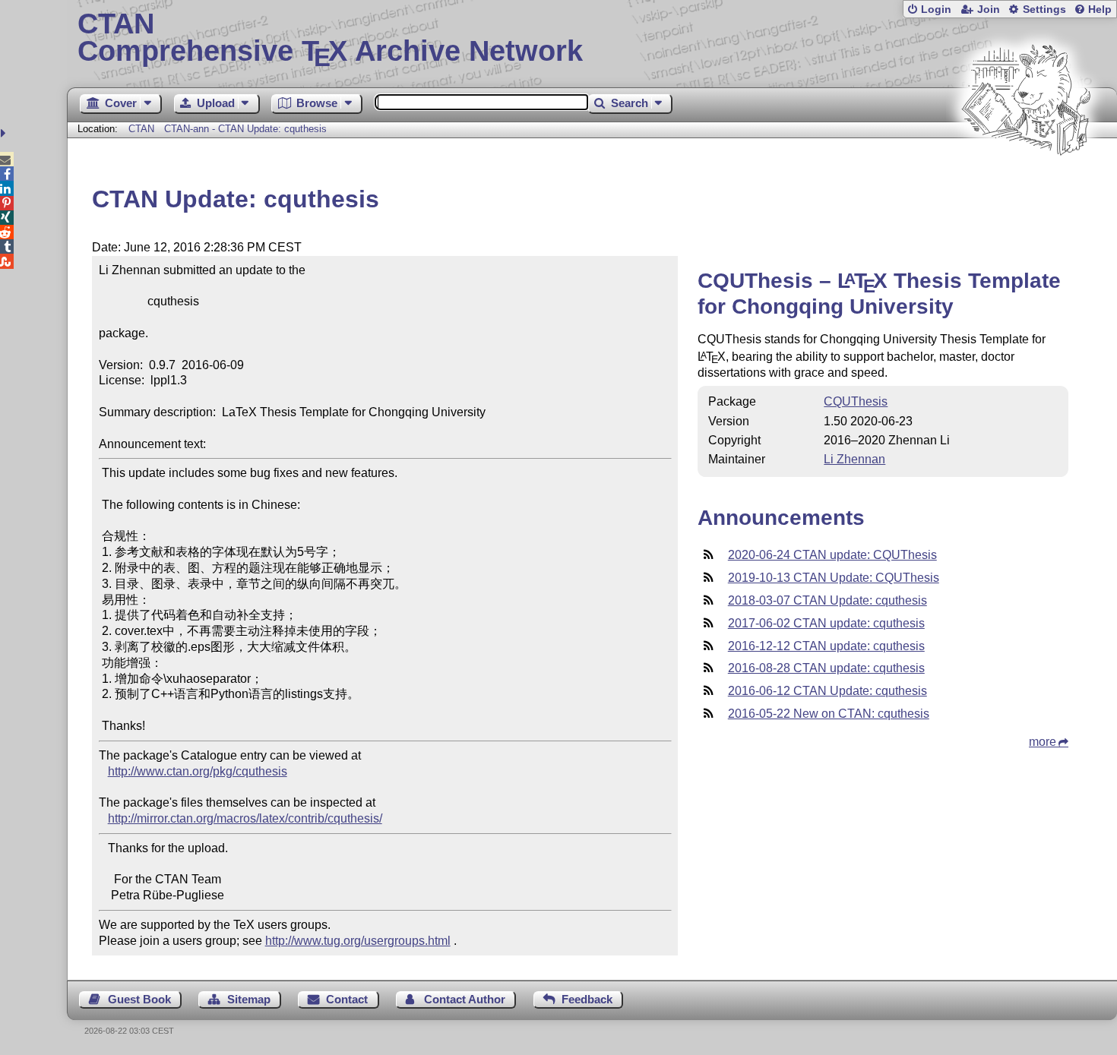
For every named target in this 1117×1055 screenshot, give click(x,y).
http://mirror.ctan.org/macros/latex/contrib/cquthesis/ (245, 818)
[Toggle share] (5, 133)
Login (936, 9)
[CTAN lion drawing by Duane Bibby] (1026, 184)
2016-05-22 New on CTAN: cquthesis (828, 713)
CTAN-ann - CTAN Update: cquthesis (245, 128)
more (1042, 741)
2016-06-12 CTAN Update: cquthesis (827, 690)
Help (1100, 9)
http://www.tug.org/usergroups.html (358, 940)
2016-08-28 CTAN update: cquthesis (826, 668)
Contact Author (464, 999)
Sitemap (249, 999)
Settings (1044, 9)
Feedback (587, 999)
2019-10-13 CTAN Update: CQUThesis (833, 577)
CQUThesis (856, 401)
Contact (347, 999)
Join (988, 9)
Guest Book (139, 999)
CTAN (141, 128)
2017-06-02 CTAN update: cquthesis (826, 623)
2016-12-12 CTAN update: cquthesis (826, 646)
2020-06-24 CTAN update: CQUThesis (832, 554)
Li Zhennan (854, 459)
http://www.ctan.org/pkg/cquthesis (197, 771)
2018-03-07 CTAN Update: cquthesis (827, 600)
